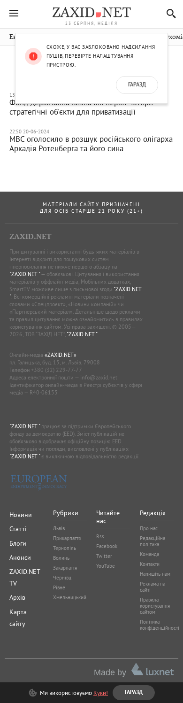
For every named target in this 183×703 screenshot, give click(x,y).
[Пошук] (169, 13)
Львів (59, 528)
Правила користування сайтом (155, 605)
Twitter (104, 556)
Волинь (61, 558)
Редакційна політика (152, 541)
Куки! (100, 692)
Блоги (17, 543)
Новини (20, 514)
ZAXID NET (91, 12)
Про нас (149, 528)
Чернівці (63, 577)
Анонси (20, 557)
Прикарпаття (67, 538)
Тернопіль (64, 548)
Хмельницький (69, 597)
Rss (100, 536)
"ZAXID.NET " (24, 274)
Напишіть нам (155, 574)
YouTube (105, 566)
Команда (149, 554)
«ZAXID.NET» (60, 354)
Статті (18, 529)
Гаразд (137, 85)
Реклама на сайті (152, 586)
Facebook (106, 546)
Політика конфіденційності (159, 624)
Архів (17, 597)
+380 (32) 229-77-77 (56, 369)
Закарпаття (65, 567)
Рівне (59, 587)
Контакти (150, 564)
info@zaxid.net (98, 377)
